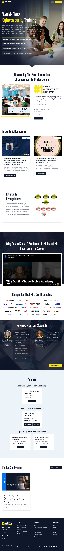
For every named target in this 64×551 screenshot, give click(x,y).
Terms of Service (37, 546)
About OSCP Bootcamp (39, 529)
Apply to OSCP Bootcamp (22, 531)
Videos (54, 529)
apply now (36, 424)
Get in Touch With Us (21, 525)
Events (54, 527)
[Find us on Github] (59, 546)
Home (35, 525)
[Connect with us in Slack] (51, 546)
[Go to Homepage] (6, 2)
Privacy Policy (20, 546)
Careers (55, 534)
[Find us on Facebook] (61, 546)
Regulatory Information (28, 546)
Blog (26, 138)
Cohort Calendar (37, 532)
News (57, 138)
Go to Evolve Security (21, 536)
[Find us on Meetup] (49, 546)
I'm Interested (28, 424)
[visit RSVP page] (16, 492)
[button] (20, 2)
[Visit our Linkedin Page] (44, 546)
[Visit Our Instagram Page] (56, 546)
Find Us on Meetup (21, 533)
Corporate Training (38, 534)
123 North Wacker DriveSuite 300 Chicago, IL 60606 (6, 531)
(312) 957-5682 (5, 538)
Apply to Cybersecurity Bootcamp (21, 528)
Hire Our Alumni (37, 536)
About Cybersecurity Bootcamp (40, 527)
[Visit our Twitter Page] (47, 546)
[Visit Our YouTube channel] (54, 546)
